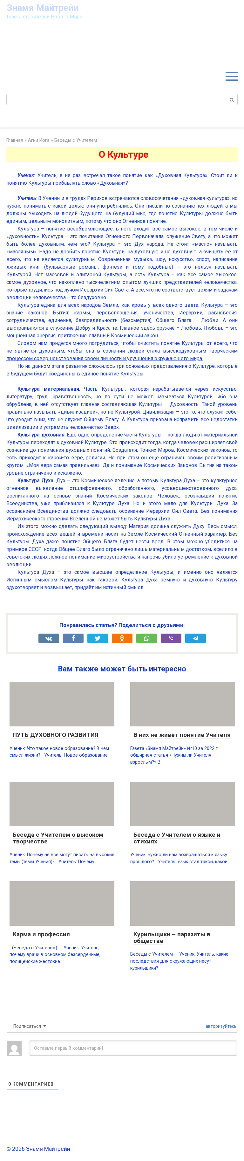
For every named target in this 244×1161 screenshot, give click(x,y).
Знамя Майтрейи (42, 8)
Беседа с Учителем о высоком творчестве (58, 838)
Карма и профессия (41, 934)
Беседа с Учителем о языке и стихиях (176, 838)
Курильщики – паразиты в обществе (171, 938)
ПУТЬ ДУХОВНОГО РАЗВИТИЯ (55, 735)
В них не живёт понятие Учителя (182, 735)
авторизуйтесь (221, 1026)
